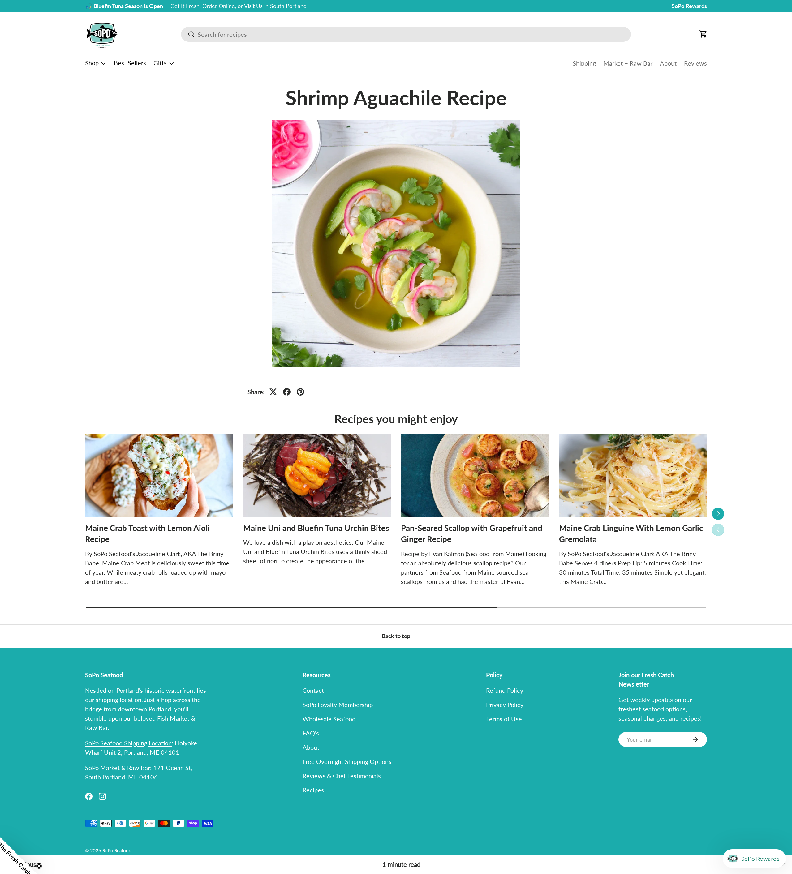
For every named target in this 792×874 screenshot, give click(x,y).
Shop (92, 62)
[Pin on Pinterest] (300, 392)
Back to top (396, 636)
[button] (703, 34)
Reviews (695, 63)
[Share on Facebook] (287, 392)
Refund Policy (504, 690)
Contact (313, 690)
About (668, 63)
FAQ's (311, 733)
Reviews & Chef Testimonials (342, 775)
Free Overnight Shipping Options (347, 761)
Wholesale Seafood (329, 718)
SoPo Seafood (116, 850)
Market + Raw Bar (627, 63)
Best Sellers (130, 62)
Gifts (160, 62)
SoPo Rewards (689, 5)
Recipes (313, 790)
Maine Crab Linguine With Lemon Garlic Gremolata (631, 533)
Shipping (584, 63)
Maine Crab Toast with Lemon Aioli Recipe (147, 533)
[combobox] (406, 34)
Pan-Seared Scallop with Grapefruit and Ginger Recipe (471, 533)
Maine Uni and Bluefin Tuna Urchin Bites (316, 528)
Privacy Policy (504, 704)
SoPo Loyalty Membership (338, 704)
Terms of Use (504, 718)
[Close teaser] (39, 866)
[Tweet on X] (273, 392)
